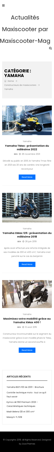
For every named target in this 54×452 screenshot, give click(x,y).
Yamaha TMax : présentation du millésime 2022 (27, 147)
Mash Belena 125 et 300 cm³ (20, 411)
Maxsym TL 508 (14, 417)
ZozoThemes (28, 443)
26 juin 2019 (31, 241)
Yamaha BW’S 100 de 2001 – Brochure (25, 387)
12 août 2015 (31, 327)
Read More (27, 177)
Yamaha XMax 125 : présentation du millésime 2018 (27, 234)
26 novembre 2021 (31, 154)
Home (10, 81)
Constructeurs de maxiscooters (20, 85)
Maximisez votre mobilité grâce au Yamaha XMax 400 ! (27, 320)
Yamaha (27, 141)
